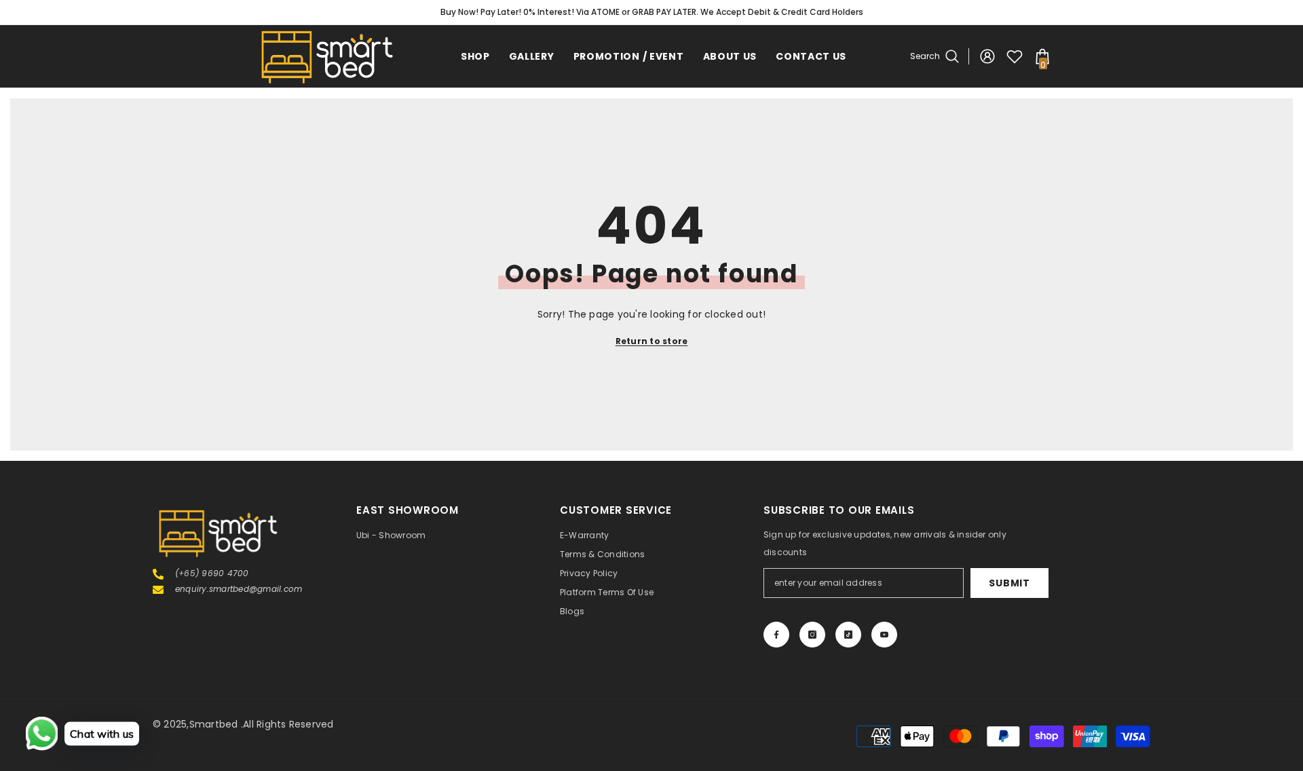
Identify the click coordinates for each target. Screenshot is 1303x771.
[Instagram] (812, 634)
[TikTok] (848, 634)
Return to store (652, 341)
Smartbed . (216, 724)
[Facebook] (776, 634)
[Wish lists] (1014, 56)
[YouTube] (884, 634)
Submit (1009, 583)
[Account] (987, 56)
